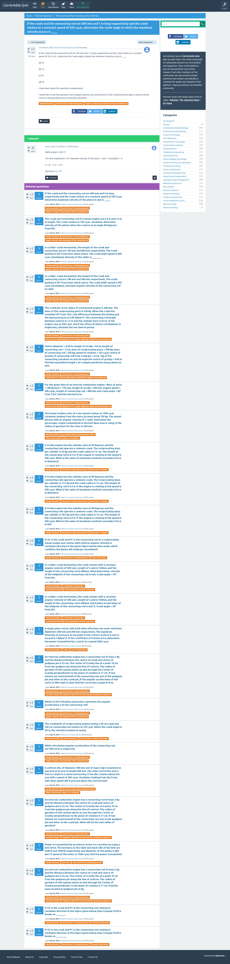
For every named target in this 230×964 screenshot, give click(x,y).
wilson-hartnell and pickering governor (87, 862)
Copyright (43, 957)
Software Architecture (172, 183)
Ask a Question (83, 7)
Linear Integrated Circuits (174, 201)
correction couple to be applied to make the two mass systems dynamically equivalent (78, 695)
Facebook (82, 111)
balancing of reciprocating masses (75, 470)
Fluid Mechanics (170, 149)
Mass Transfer (168, 187)
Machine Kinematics (68, 582)
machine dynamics (47, 104)
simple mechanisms (70, 739)
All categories (169, 121)
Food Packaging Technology (174, 159)
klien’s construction (98, 558)
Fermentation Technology (174, 142)
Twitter (97, 111)
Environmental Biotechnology (175, 128)
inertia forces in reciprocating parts (69, 104)
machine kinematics (53, 586)
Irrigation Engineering (172, 197)
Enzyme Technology (171, 135)
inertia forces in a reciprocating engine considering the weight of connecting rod (76, 378)
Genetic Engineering (171, 169)
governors (66, 862)
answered (48, 146)
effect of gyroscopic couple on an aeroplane (62, 438)
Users (71, 7)
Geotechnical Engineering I (174, 173)
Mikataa (174, 100)
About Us (29, 957)
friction (66, 650)
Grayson (80, 204)
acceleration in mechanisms (73, 586)
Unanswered (53, 7)
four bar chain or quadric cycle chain (94, 739)
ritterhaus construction (100, 923)
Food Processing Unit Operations (177, 162)
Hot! (43, 7)
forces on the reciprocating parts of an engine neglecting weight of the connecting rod (78, 339)
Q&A (35, 7)
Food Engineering (170, 156)
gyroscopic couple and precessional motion (78, 434)
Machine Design (169, 204)
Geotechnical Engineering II (174, 176)
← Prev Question (36, 42)
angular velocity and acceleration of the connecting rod (106, 104)
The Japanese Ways (189, 100)
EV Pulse (167, 103)
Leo (80, 582)
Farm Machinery (169, 138)
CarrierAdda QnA (15, 5)
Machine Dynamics (61, 47)
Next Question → (147, 42)
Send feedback (13, 957)
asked (41, 47)
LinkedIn (112, 111)
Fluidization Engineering (173, 152)
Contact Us (93, 957)
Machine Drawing (170, 207)
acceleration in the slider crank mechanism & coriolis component (70, 590)
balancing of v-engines (99, 470)
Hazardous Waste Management (176, 180)
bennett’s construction (99, 944)
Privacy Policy (59, 957)
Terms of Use (77, 957)
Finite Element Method (173, 145)
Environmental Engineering (174, 131)
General (166, 124)
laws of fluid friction (79, 650)
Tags (63, 7)
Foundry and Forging (171, 166)
